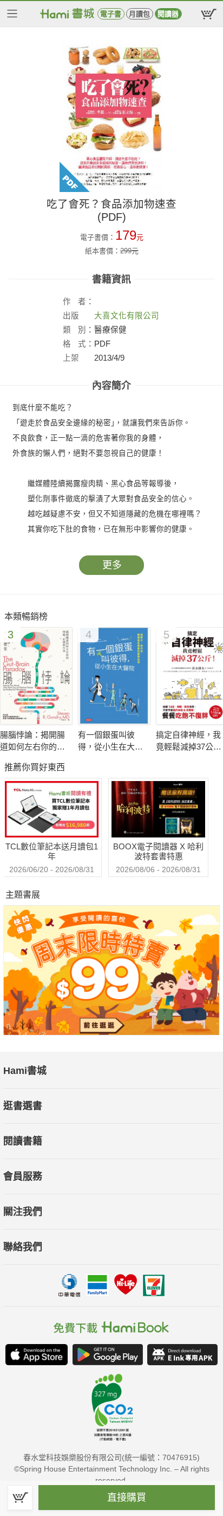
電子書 (110, 14)
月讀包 (139, 14)
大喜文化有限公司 (126, 315)
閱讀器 (168, 14)
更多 (112, 565)
